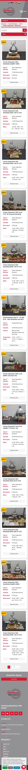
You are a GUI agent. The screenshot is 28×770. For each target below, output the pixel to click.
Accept (5, 767)
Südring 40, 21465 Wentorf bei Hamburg (12, 725)
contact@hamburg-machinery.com (10, 734)
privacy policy (5, 765)
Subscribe (14, 679)
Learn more (16, 767)
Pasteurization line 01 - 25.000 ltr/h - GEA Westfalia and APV (13, 318)
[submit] (25, 30)
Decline (10, 767)
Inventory (6, 744)
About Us (6, 751)
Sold (4, 746)
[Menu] (21, 11)
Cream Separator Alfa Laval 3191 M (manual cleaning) (12, 213)
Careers (5, 754)
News (4, 749)
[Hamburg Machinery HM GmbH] (14, 693)
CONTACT (6, 756)
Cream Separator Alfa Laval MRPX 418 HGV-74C (12, 375)
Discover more (14, 82)
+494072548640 (5, 729)
